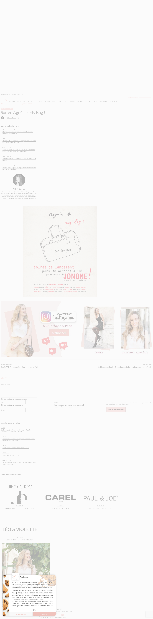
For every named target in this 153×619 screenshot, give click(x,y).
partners (22, 582)
